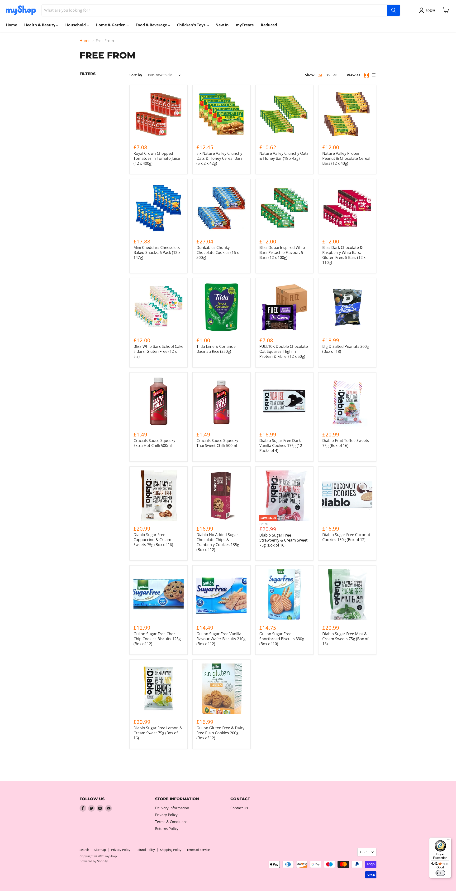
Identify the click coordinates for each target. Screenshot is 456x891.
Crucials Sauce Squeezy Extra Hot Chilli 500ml (154, 443)
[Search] (393, 10)
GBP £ (364, 852)
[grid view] (366, 75)
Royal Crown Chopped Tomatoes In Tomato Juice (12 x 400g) (156, 158)
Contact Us (239, 807)
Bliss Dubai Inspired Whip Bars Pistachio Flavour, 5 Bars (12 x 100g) (282, 252)
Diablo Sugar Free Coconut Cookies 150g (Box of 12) (346, 537)
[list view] (373, 75)
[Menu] (448, 840)
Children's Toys (191, 25)
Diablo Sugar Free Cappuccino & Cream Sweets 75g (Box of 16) (153, 539)
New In (222, 25)
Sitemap (100, 849)
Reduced (269, 25)
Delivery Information (172, 807)
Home (11, 25)
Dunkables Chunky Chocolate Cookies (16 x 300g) (217, 252)
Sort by (135, 75)
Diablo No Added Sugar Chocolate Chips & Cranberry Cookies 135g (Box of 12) (217, 542)
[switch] (440, 873)
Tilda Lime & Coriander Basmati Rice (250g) (216, 349)
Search (84, 849)
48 (335, 75)
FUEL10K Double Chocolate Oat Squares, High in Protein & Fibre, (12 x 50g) (283, 351)
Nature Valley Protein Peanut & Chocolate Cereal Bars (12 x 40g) (346, 158)
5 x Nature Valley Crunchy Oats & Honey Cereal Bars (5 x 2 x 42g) (219, 158)
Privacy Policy (166, 814)
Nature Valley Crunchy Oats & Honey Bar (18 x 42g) (284, 156)
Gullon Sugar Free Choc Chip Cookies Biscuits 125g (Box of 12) (157, 638)
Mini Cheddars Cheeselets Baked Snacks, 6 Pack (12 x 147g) (156, 252)
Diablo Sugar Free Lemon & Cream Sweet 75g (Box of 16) (157, 733)
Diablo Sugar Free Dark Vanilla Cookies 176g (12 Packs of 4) (280, 445)
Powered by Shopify (94, 861)
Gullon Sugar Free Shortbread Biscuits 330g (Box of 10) (281, 638)
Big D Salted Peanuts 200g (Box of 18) (345, 349)
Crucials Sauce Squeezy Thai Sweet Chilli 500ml (217, 443)
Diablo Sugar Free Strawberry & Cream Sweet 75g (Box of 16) (283, 540)
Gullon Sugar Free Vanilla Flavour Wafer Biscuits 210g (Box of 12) (221, 638)
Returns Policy (166, 828)
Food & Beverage (152, 25)
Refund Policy (145, 849)
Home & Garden (111, 25)
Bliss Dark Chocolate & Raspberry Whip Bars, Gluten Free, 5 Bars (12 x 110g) (344, 255)
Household (76, 25)
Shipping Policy (170, 849)
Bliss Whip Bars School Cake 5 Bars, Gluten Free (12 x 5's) (158, 351)
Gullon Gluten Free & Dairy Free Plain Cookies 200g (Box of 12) (220, 733)
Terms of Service (198, 849)
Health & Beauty (40, 25)
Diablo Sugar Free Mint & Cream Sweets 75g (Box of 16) (345, 638)
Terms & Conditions (171, 821)
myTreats (245, 25)
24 (320, 75)
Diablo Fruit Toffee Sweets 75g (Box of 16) (345, 443)
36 (328, 75)
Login (430, 10)
